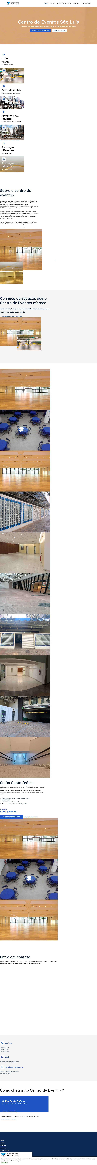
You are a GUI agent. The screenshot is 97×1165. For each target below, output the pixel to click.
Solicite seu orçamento (40, 30)
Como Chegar (5, 1150)
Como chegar (86, 3)
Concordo (5, 1162)
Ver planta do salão (31, 817)
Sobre (52, 3)
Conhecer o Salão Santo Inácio (12, 316)
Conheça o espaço (59, 30)
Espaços (3, 1145)
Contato (76, 3)
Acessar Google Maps (9, 1111)
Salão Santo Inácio (64, 3)
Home (46, 3)
